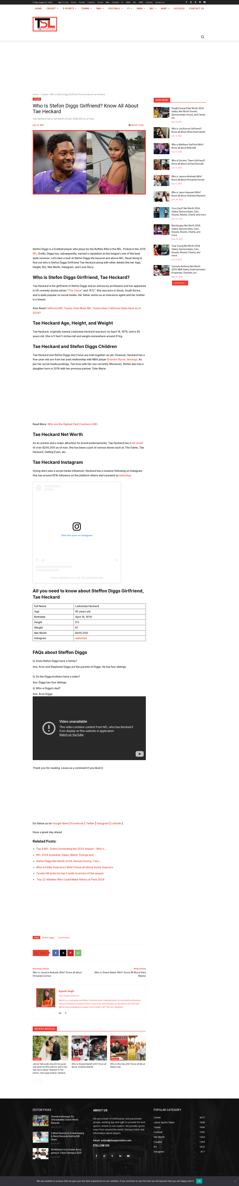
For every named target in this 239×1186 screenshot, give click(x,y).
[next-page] (40, 1081)
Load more (179, 282)
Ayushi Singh (137, 125)
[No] (235, 1181)
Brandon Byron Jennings (122, 359)
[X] (195, 2)
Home (35, 94)
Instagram (103, 823)
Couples (44, 94)
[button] (202, 37)
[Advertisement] (119, 65)
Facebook (77, 823)
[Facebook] (186, 2)
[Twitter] (112, 1156)
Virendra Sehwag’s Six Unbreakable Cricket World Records (64, 1119)
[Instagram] (191, 2)
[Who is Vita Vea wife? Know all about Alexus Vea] (128, 1048)
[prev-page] (35, 1081)
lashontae (125, 475)
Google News (60, 823)
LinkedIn (116, 823)
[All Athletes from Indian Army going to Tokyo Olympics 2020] (40, 1153)
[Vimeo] (200, 2)
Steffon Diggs (48, 937)
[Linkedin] (60, 1012)
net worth (137, 443)
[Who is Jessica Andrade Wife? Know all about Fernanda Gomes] (161, 180)
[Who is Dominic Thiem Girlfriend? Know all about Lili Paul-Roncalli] (161, 164)
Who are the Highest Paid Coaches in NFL (72, 424)
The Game (74, 290)
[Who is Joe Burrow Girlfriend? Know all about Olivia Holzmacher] (161, 132)
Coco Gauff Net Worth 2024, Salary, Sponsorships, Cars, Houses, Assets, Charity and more (189, 211)
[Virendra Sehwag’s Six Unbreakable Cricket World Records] (40, 1120)
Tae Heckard (63, 937)
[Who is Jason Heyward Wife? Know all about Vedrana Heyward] (161, 196)
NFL (35, 253)
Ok (199, 1181)
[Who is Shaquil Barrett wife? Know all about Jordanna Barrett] (89, 1048)
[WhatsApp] (78, 953)
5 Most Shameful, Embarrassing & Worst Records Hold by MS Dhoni (67, 1136)
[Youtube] (204, 2)
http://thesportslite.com (69, 996)
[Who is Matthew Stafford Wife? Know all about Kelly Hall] (161, 148)
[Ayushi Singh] (45, 1001)
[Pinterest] (70, 953)
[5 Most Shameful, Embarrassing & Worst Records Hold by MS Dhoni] (40, 1137)
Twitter (90, 823)
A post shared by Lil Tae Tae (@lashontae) (76, 577)
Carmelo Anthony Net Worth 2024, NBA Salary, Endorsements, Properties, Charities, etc (189, 269)
